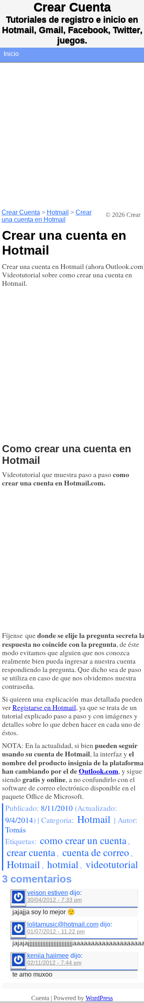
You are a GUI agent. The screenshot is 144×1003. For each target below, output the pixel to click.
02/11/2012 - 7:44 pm (54, 962)
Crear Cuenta (72, 7)
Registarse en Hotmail (44, 707)
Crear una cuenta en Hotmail (47, 216)
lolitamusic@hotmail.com (62, 924)
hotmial (62, 864)
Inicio (11, 53)
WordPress (99, 998)
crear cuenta (31, 852)
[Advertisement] (72, 135)
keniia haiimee (48, 955)
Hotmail (58, 212)
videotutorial (112, 864)
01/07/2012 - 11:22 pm (56, 931)
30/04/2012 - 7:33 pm (54, 900)
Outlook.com (98, 771)
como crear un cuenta (83, 840)
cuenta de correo (95, 852)
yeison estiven (47, 892)
